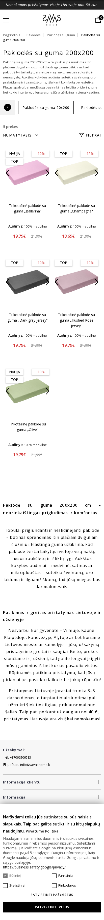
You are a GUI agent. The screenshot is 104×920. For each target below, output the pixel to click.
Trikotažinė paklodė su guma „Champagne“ (76, 208)
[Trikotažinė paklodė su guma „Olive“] (27, 391)
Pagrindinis (11, 35)
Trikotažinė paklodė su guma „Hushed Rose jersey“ (76, 320)
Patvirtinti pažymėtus (52, 895)
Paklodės (34, 35)
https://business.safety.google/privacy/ (34, 867)
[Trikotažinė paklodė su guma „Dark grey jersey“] (27, 281)
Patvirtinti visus (52, 907)
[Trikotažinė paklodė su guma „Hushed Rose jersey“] (76, 281)
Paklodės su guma (61, 35)
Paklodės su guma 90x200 (45, 107)
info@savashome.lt (35, 764)
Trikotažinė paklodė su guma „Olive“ (27, 427)
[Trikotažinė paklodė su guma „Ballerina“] (27, 172)
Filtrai (93, 135)
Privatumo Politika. (43, 831)
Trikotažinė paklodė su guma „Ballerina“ (27, 208)
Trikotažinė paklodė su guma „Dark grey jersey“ (27, 317)
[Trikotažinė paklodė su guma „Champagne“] (76, 172)
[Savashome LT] (52, 20)
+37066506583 (20, 757)
